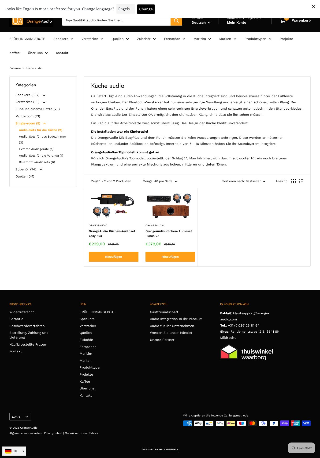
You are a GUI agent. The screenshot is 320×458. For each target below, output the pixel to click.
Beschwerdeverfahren (27, 326)
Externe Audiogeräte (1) (36, 149)
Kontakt (62, 53)
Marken (225, 39)
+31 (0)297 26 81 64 (244, 325)
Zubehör (144, 39)
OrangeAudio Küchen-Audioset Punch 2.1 (168, 233)
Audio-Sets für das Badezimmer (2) (42, 139)
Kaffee (14, 53)
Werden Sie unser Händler (171, 333)
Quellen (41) (24, 176)
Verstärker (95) (28, 102)
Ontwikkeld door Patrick (81, 433)
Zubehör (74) (26, 169)
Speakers (60, 39)
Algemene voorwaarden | (26, 433)
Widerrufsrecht (21, 312)
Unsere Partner (162, 340)
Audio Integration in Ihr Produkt (176, 319)
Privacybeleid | (54, 433)
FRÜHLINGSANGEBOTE (27, 39)
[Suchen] (176, 20)
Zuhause (15, 68)
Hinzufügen (113, 256)
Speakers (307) (28, 95)
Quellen (118, 39)
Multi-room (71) (27, 116)
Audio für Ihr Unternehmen (172, 326)
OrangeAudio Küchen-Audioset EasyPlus (112, 233)
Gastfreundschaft (164, 312)
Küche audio (34, 68)
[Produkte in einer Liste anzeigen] (301, 181)
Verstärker (90, 39)
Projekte (286, 39)
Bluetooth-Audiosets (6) (37, 162)
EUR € (16, 416)
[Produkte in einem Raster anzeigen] (293, 181)
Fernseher (172, 39)
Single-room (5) (28, 123)
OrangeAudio (98, 225)
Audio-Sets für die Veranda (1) (41, 155)
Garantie (16, 319)
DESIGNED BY (160, 449)
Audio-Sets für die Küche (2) (40, 130)
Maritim (199, 39)
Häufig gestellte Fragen (27, 344)
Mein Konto (236, 22)
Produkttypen (255, 39)
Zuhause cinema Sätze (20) (37, 109)
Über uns (35, 53)
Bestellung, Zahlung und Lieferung (28, 335)
